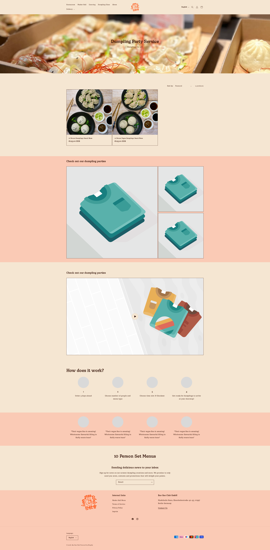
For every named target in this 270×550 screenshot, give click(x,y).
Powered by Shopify (86, 545)
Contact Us (162, 508)
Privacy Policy (117, 508)
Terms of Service (118, 504)
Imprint (115, 511)
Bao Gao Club (76, 545)
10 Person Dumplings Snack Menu (80, 138)
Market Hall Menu (119, 500)
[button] (70, 9)
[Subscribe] (151, 482)
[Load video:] (135, 316)
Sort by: (170, 86)
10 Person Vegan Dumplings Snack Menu (129, 138)
